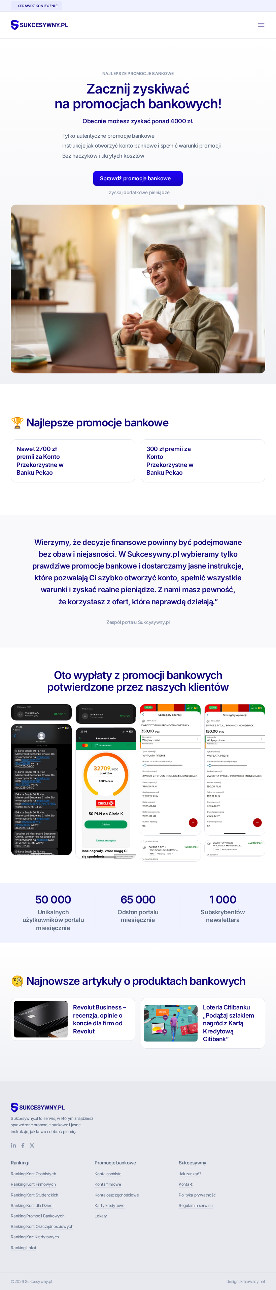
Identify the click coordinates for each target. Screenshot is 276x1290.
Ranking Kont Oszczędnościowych (42, 1226)
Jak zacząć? (190, 1173)
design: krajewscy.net (246, 1281)
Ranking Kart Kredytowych (35, 1236)
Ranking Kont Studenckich (34, 1194)
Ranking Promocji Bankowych (38, 1215)
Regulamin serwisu (196, 1205)
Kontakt (186, 1184)
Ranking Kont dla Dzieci (32, 1205)
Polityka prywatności (197, 1194)
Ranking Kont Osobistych (33, 1173)
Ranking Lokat (23, 1247)
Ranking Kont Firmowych (33, 1184)
